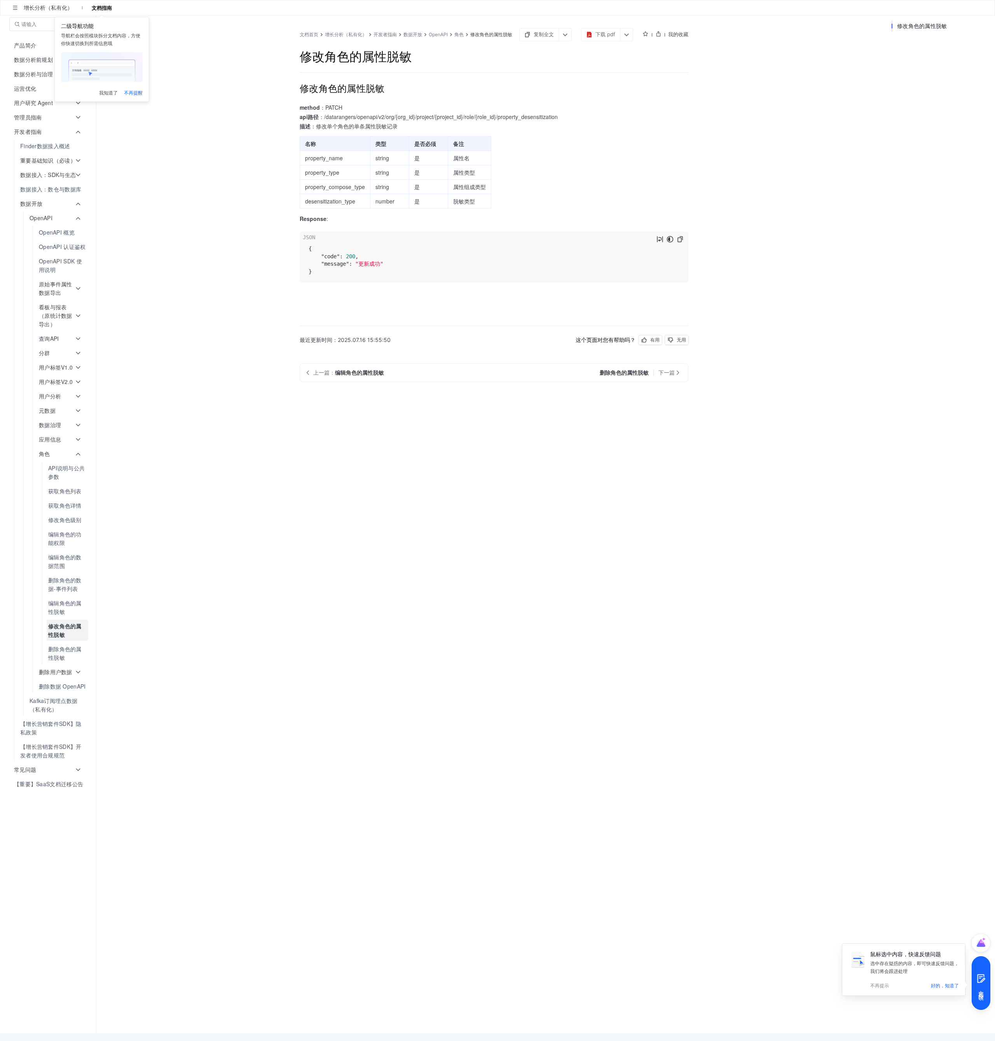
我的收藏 (678, 34)
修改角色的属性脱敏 (922, 26)
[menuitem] (48, 146)
